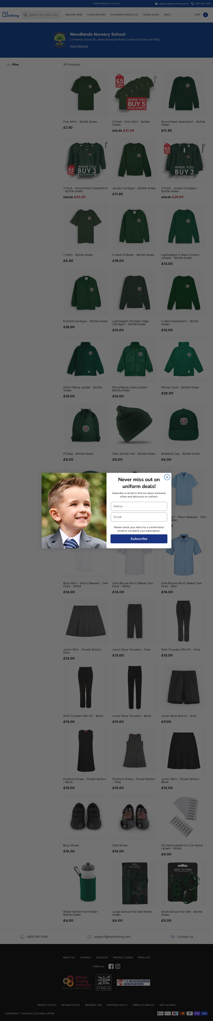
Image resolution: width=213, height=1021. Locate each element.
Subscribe (139, 538)
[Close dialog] (167, 477)
